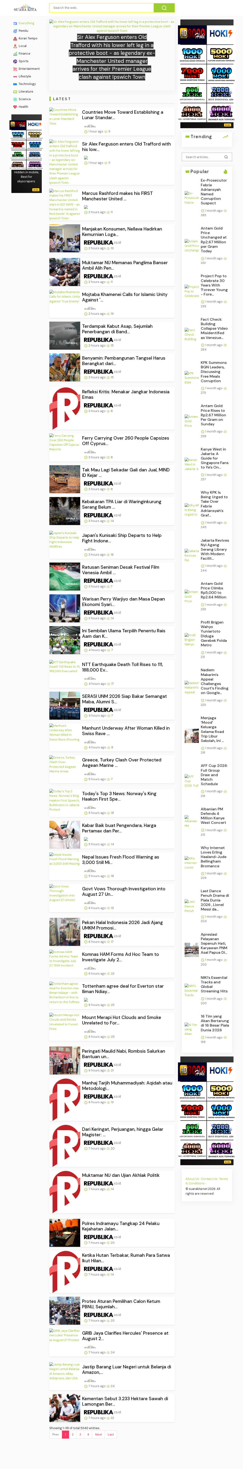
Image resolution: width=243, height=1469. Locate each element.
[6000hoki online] (35, 164)
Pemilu (23, 31)
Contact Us (209, 1179)
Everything (26, 23)
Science (24, 99)
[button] (58, 55)
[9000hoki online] (35, 144)
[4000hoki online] (17, 164)
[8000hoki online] (17, 124)
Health (23, 107)
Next (98, 1434)
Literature (25, 91)
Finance (24, 54)
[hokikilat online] (35, 124)
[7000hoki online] (17, 144)
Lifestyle (24, 76)
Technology (27, 84)
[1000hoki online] (17, 134)
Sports (23, 61)
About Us (192, 1179)
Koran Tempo (27, 38)
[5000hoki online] (35, 134)
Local (22, 46)
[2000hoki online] (35, 154)
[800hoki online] (17, 154)
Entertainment (29, 69)
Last (111, 1434)
